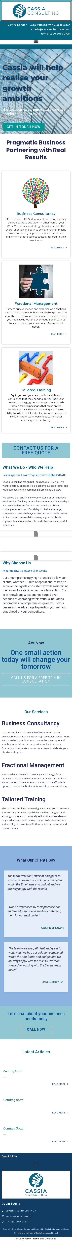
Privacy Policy (23, 1238)
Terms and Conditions (44, 1238)
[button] (36, 41)
